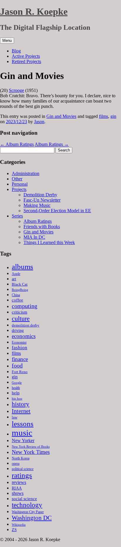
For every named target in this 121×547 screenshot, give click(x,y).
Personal (20, 184)
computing (24, 306)
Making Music (37, 205)
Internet (21, 411)
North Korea (20, 458)
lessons (22, 424)
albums (22, 267)
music (22, 432)
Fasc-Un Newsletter (41, 199)
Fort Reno (20, 372)
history (20, 404)
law (14, 417)
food (17, 366)
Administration (25, 173)
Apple (16, 274)
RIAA (17, 488)
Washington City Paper (28, 512)
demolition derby (25, 325)
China (16, 295)
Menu (7, 40)
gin (113, 116)
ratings (22, 475)
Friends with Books (41, 226)
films (103, 116)
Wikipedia (19, 524)
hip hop (17, 398)
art (14, 279)
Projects (19, 189)
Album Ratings (17, 144)
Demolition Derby (40, 194)
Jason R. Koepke (34, 11)
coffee (17, 299)
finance (20, 359)
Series (17, 215)
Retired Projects (26, 61)
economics (24, 336)
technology (27, 505)
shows (17, 493)
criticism (19, 312)
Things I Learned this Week (49, 242)
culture (21, 318)
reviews (19, 482)
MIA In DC (34, 237)
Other (17, 178)
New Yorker (23, 440)
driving (18, 330)
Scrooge (16, 90)
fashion (19, 347)
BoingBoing (20, 289)
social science (24, 498)
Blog (16, 50)
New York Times (31, 452)
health (16, 388)
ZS (14, 530)
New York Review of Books (31, 446)
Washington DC (32, 517)
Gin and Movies (61, 116)
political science (22, 469)
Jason (39, 121)
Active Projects (26, 56)
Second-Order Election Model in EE (57, 210)
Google (17, 382)
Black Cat (20, 284)
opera (15, 464)
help (16, 392)
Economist (19, 342)
